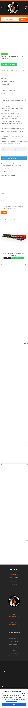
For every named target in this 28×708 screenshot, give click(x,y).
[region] (14, 698)
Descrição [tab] (4, 78)
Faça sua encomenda (10, 64)
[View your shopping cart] (25, 7)
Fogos (8, 70)
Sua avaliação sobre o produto (9, 175)
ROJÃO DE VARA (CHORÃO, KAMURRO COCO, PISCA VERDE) (14, 254)
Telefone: (14, 614)
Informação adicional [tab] (7, 81)
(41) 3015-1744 (14, 616)
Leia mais (7, 257)
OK (14, 704)
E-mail (3, 200)
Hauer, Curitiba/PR (14, 574)
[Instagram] (11, 663)
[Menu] (1, 8)
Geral (5, 72)
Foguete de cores (15, 70)
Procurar (23, 19)
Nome (3, 193)
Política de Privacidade (11, 701)
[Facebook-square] (14, 663)
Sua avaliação (5, 168)
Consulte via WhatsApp (18, 257)
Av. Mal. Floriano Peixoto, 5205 (14, 573)
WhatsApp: (14, 622)
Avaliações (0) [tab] (5, 84)
